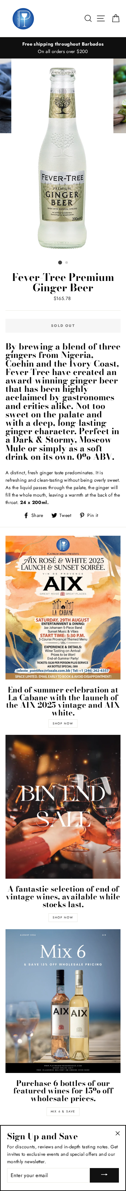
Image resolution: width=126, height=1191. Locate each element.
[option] (63, 47)
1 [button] (60, 262)
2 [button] (66, 262)
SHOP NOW (63, 723)
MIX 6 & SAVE (63, 1111)
